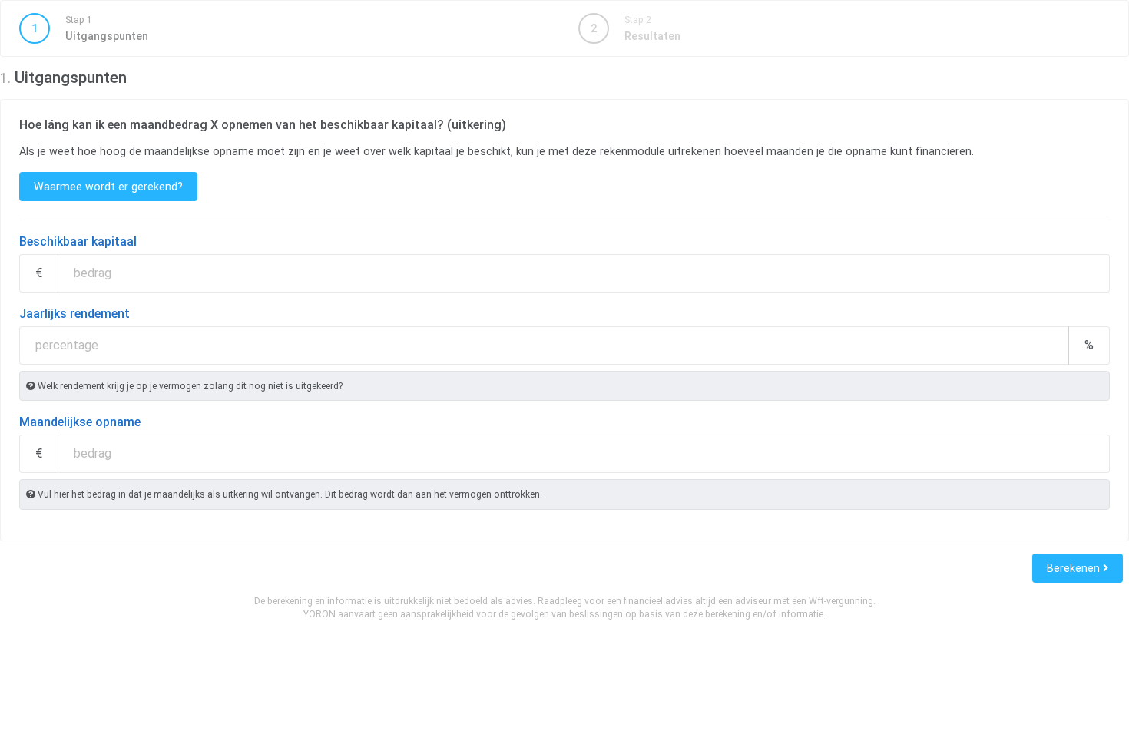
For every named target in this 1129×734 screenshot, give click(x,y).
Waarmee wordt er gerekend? (108, 186)
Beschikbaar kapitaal (78, 241)
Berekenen (1075, 568)
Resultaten (635, 28)
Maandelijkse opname (80, 422)
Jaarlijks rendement (74, 313)
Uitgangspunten (89, 28)
